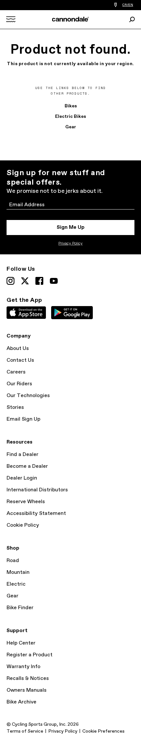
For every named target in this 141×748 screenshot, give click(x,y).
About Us (18, 348)
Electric (16, 584)
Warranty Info (23, 666)
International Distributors (37, 489)
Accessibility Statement (36, 513)
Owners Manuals (27, 690)
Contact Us (20, 360)
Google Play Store (72, 312)
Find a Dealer (22, 454)
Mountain (18, 572)
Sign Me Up (71, 227)
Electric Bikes (70, 116)
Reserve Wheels (26, 501)
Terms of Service (25, 731)
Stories (15, 407)
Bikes (71, 106)
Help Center (21, 643)
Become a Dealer (27, 466)
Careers (16, 372)
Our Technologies (28, 395)
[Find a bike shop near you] (115, 5)
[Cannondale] (71, 19)
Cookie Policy (23, 525)
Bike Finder (20, 607)
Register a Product (29, 654)
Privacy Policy (70, 243)
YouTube (54, 281)
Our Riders (19, 383)
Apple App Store (26, 312)
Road (13, 560)
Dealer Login (22, 478)
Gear (70, 127)
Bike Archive (21, 702)
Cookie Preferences (103, 731)
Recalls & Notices (28, 678)
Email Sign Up (23, 419)
